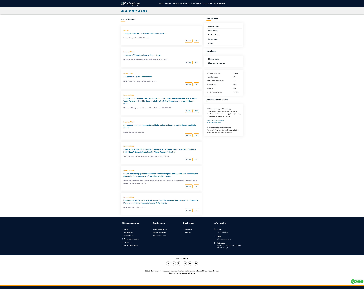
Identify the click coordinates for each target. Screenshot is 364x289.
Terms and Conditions (131, 239)
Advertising (189, 229)
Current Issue (212, 39)
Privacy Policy (128, 232)
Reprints (188, 232)
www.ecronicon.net (188, 273)
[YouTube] (190, 263)
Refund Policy (128, 236)
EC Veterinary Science (134, 10)
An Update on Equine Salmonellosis (137, 77)
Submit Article (196, 3)
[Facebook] (174, 263)
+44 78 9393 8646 (222, 232)
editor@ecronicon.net (224, 239)
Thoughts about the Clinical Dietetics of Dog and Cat (144, 33)
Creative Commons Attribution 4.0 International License (200, 271)
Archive (210, 43)
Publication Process (131, 245)
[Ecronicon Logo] (130, 3)
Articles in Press (213, 35)
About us (168, 3)
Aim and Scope (213, 26)
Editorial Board (213, 31)
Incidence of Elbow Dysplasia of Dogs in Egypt (142, 55)
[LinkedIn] (179, 263)
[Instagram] (185, 263)
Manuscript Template (217, 63)
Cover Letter (214, 59)
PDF (196, 41)
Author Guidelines (160, 229)
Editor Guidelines (160, 232)
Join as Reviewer (219, 3)
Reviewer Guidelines (161, 236)
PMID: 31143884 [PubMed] (215, 120)
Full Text (188, 41)
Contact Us (127, 242)
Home (161, 3)
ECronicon (165, 271)
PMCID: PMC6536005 (214, 123)
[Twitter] (168, 263)
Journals (176, 3)
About (126, 229)
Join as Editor (207, 3)
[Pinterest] (196, 263)
